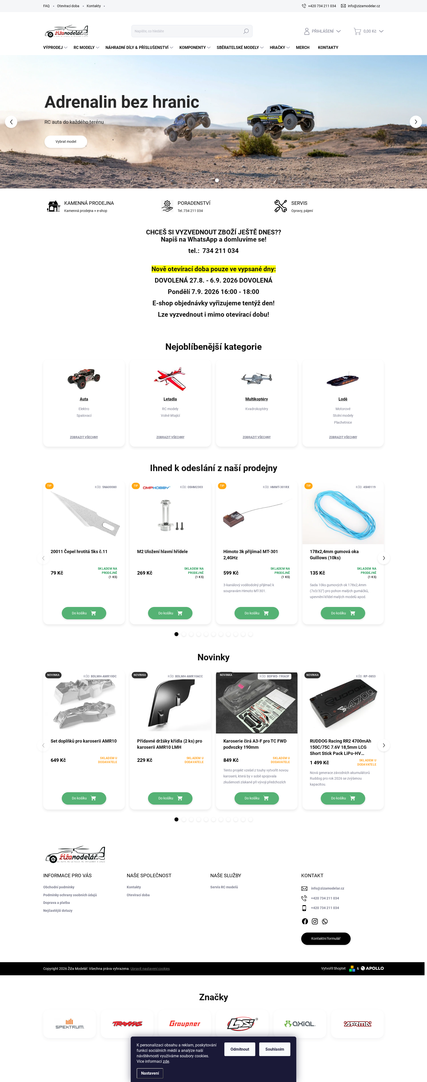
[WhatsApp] (324, 920)
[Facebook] (305, 920)
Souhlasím (274, 1049)
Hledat (246, 31)
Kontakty (94, 6)
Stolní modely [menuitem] (343, 415)
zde (166, 1061)
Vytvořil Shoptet (333, 968)
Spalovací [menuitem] (84, 415)
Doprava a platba (56, 903)
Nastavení (150, 1073)
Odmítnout (240, 1049)
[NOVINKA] (84, 705)
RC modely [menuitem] (170, 409)
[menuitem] (56, 47)
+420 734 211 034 (325, 898)
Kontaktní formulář (326, 938)
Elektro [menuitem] (84, 409)
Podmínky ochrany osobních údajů (70, 895)
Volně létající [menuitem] (170, 415)
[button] (17, 121)
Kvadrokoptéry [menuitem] (256, 409)
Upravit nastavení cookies (150, 969)
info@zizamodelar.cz (327, 888)
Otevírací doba (68, 6)
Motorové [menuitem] (343, 409)
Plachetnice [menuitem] (343, 422)
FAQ (46, 6)
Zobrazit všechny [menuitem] (84, 437)
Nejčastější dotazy (57, 911)
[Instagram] (315, 920)
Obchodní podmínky (58, 887)
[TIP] (84, 516)
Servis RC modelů (224, 887)
